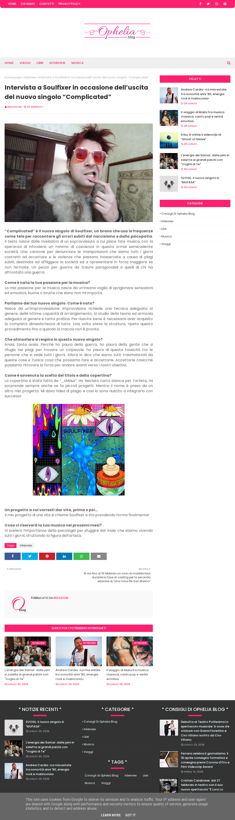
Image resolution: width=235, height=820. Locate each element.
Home (12, 4)
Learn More (111, 815)
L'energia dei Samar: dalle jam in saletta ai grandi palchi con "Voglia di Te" (27, 674)
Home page (13, 77)
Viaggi (166, 244)
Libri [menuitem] (39, 63)
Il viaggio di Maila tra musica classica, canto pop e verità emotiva (127, 674)
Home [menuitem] (9, 63)
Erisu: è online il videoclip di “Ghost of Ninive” (201, 136)
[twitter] (208, 4)
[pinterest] (225, 4)
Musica (166, 236)
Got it (130, 815)
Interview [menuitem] (57, 63)
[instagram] (217, 4)
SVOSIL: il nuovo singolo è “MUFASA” (200, 180)
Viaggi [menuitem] (25, 63)
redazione (14, 107)
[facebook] (200, 4)
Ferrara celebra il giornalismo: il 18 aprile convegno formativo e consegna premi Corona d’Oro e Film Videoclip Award (205, 760)
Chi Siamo (28, 4)
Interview (30, 77)
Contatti (46, 4)
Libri (164, 229)
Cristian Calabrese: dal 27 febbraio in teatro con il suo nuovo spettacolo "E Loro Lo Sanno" (202, 787)
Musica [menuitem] (77, 63)
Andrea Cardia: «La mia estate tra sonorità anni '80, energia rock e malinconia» (78, 674)
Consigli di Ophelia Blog (178, 214)
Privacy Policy (69, 4)
